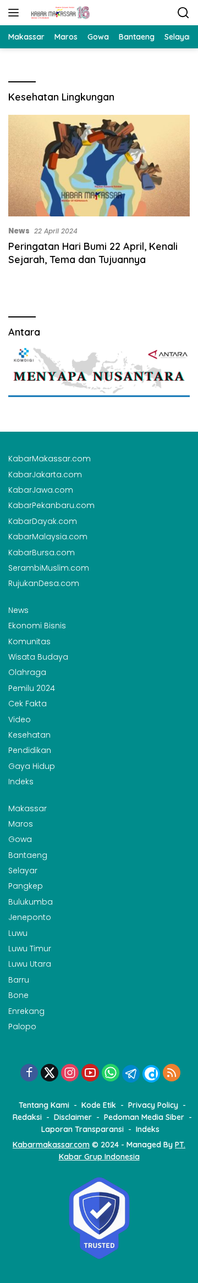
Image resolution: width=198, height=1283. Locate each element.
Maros (20, 823)
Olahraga (27, 672)
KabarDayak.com (42, 521)
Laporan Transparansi (82, 1129)
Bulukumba (30, 901)
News (19, 231)
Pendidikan (29, 750)
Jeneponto (29, 917)
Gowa (20, 839)
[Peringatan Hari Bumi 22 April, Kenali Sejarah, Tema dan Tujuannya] (99, 166)
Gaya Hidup (31, 766)
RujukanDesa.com (43, 583)
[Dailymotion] (151, 1074)
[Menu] (15, 12)
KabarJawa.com (40, 489)
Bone (18, 995)
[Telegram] (131, 1074)
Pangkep (25, 885)
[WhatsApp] (110, 1073)
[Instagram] (70, 1073)
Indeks (21, 781)
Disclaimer (73, 1117)
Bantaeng (27, 855)
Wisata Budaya (38, 656)
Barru (18, 979)
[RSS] (171, 1073)
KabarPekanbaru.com (51, 505)
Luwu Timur (29, 948)
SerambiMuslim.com (48, 567)
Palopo (22, 1026)
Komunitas (29, 641)
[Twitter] (49, 1073)
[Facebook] (29, 1073)
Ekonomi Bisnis (37, 625)
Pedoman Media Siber (144, 1117)
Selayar (22, 870)
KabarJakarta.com (45, 474)
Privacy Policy (153, 1105)
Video (19, 719)
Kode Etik (98, 1105)
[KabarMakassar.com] (59, 12)
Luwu (18, 933)
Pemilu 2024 (31, 688)
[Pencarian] (183, 13)
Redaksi (27, 1117)
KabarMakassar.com (49, 458)
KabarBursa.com (41, 552)
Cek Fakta (27, 703)
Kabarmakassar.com (51, 1145)
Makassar (27, 808)
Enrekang (26, 1011)
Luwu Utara (29, 963)
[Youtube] (90, 1073)
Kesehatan (29, 734)
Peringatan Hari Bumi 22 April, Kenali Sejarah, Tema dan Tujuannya (93, 252)
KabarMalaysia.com (47, 536)
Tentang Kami (44, 1105)
